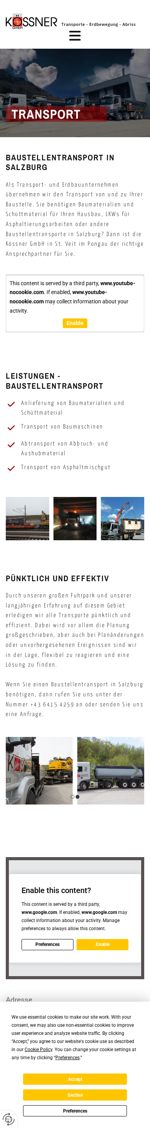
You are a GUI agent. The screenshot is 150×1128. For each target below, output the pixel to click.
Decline (75, 1095)
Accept (75, 1079)
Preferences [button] (67, 1057)
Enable (75, 323)
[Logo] (75, 21)
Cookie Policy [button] (38, 1049)
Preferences (75, 1111)
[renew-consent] (8, 1119)
